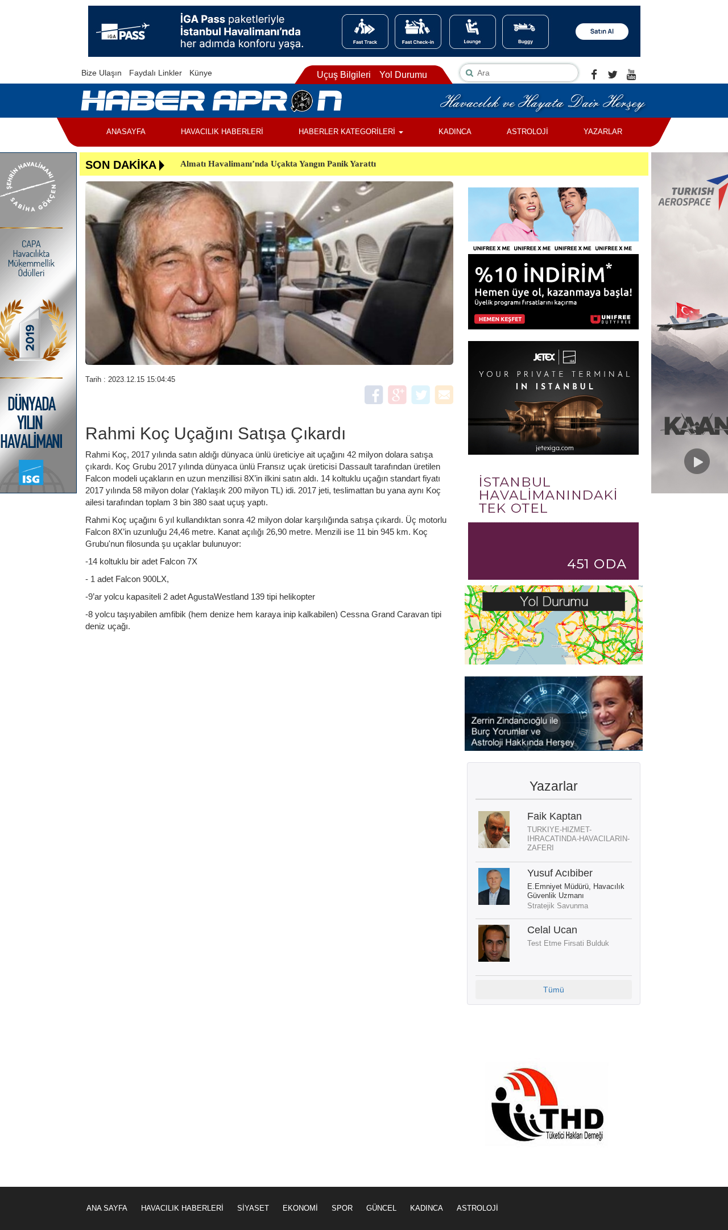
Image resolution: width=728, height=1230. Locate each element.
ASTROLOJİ (527, 131)
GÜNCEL (381, 1208)
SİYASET (253, 1208)
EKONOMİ (300, 1208)
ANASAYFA (126, 131)
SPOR (342, 1208)
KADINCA (455, 131)
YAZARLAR (603, 131)
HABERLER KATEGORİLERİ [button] (348, 131)
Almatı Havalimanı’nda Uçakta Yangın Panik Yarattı (278, 163)
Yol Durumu (403, 75)
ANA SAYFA (106, 1208)
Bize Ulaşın (101, 72)
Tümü (553, 989)
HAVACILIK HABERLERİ (222, 131)
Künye (200, 72)
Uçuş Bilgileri (344, 75)
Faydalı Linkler (155, 72)
